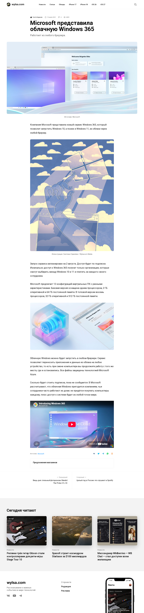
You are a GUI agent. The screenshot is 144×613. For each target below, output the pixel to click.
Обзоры (62, 4)
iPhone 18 (84, 4)
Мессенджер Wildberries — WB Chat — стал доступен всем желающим (114, 556)
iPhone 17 (72, 4)
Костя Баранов (37, 17)
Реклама (65, 591)
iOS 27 (102, 4)
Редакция (66, 586)
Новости (42, 4)
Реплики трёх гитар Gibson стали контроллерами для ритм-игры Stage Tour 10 (25, 556)
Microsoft (41, 454)
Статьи (52, 4)
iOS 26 (94, 4)
